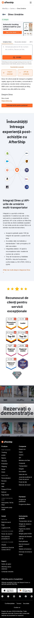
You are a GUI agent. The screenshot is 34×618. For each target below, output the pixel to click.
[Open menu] (30, 2)
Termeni (18, 603)
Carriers (12, 8)
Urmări (18, 57)
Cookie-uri (17, 607)
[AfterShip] (8, 2)
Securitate (26, 603)
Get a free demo (11, 32)
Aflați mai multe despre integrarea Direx (16, 271)
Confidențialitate (10, 603)
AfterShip (5, 8)
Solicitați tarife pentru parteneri (17, 105)
